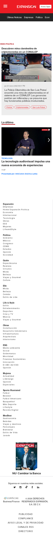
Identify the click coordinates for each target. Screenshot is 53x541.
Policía (9, 107)
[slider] (26, 79)
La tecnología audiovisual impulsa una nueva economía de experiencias (25, 163)
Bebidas (7, 421)
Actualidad (8, 376)
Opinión (7, 252)
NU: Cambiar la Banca (26, 473)
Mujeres (7, 226)
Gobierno (8, 238)
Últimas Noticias (14, 17)
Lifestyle (8, 407)
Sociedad (8, 255)
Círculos (7, 269)
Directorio (26, 531)
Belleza (7, 274)
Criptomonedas (22, 107)
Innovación (8, 362)
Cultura (6, 280)
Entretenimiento (11, 308)
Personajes (9, 427)
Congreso (8, 243)
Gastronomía (9, 418)
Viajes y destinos (12, 424)
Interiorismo (9, 339)
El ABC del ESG (11, 365)
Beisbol (7, 396)
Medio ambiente (11, 348)
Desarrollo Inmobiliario (15, 331)
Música (6, 317)
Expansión (8, 203)
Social (6, 351)
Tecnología (7, 158)
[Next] (48, 140)
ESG (5, 224)
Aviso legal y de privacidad (26, 522)
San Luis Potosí (39, 107)
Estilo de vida (10, 297)
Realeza (7, 266)
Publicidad (26, 514)
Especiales (9, 385)
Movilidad (8, 356)
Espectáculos (10, 263)
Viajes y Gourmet (12, 277)
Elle (5, 285)
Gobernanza (9, 353)
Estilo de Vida (10, 432)
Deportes (8, 311)
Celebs (6, 294)
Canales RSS (26, 527)
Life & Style (8, 302)
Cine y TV (8, 314)
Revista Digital (45, 7)
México (7, 241)
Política (39, 17)
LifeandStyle (9, 229)
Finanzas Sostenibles (14, 359)
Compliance (25, 518)
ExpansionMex (34, 487)
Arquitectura (9, 336)
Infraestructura (11, 334)
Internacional (10, 215)
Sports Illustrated (11, 390)
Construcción (10, 328)
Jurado (6, 435)
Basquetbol (9, 401)
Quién (6, 260)
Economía (8, 212)
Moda (6, 272)
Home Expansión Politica (16, 209)
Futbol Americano (12, 398)
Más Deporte (9, 404)
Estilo (6, 305)
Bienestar (8, 430)
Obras (6, 221)
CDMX (6, 246)
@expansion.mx (26, 487)
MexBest (7, 415)
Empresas (28, 17)
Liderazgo (8, 379)
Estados (7, 249)
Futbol (6, 393)
